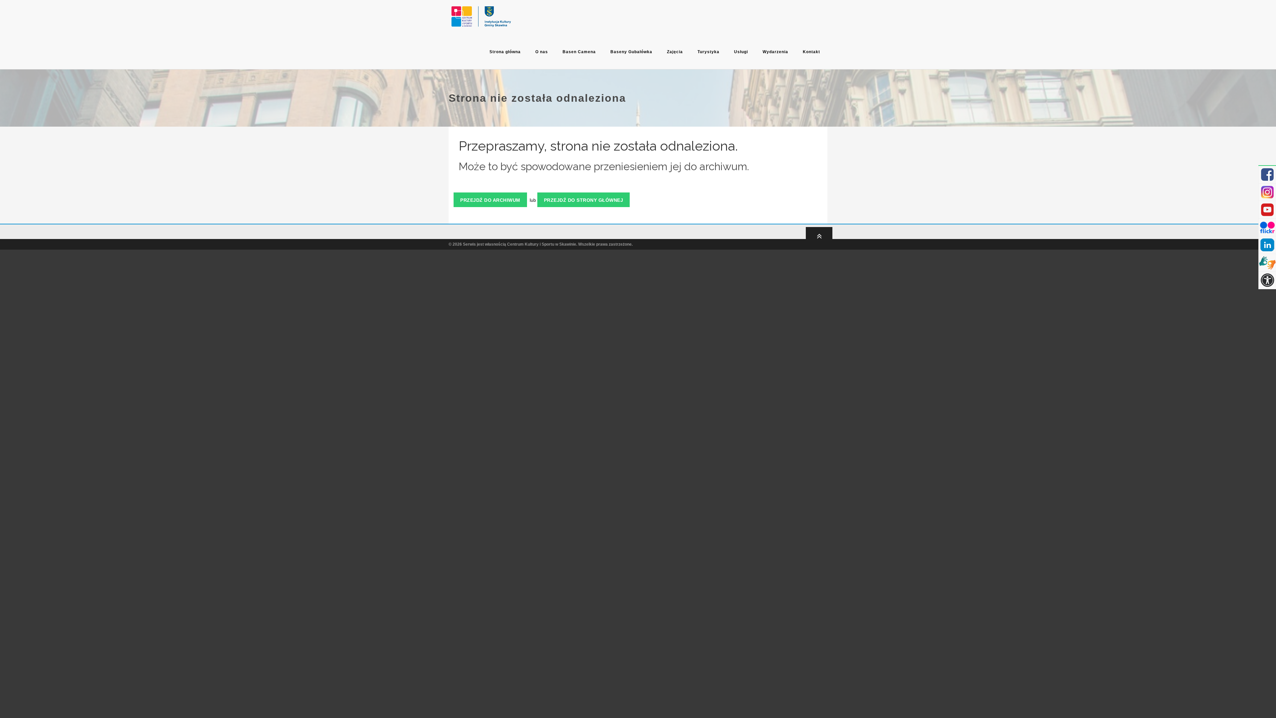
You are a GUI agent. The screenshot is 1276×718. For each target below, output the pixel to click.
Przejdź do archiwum (490, 200)
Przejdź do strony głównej (583, 200)
